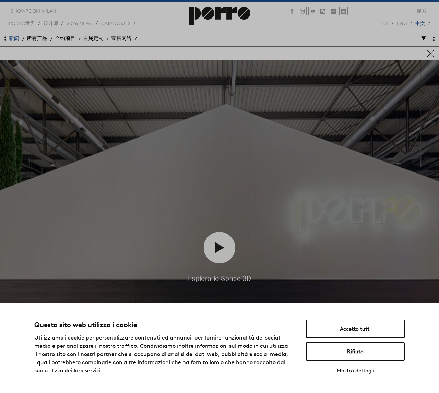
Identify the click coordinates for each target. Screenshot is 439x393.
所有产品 (37, 38)
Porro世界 (22, 23)
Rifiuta (355, 351)
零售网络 (121, 38)
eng (402, 23)
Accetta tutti (355, 329)
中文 (420, 23)
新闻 (14, 38)
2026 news (80, 23)
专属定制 (93, 38)
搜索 (421, 11)
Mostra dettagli (355, 371)
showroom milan (33, 11)
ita (385, 23)
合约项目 (65, 38)
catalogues (115, 23)
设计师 (51, 23)
